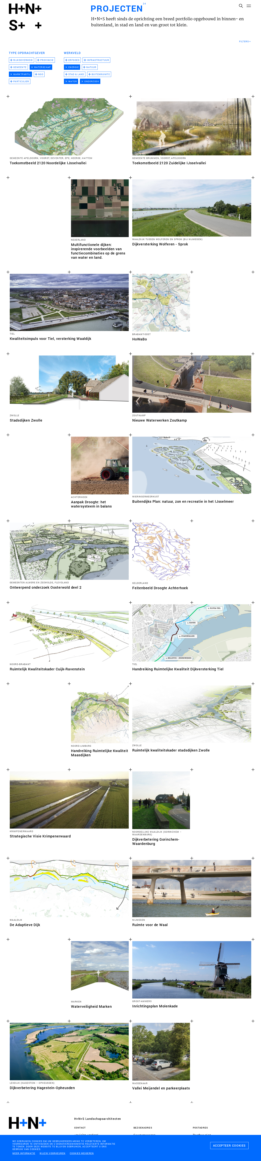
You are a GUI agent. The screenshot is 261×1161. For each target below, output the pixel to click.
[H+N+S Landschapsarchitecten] (27, 1132)
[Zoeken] (240, 5)
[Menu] (248, 5)
